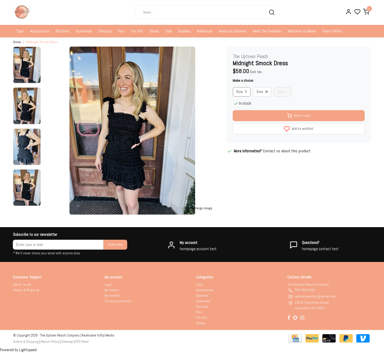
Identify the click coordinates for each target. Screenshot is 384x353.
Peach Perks (332, 31)
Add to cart (302, 115)
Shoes (154, 31)
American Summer (233, 31)
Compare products (117, 301)
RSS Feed (82, 341)
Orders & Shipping (26, 290)
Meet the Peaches (267, 31)
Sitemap (67, 341)
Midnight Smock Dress (42, 42)
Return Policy (50, 341)
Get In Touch (22, 284)
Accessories (39, 31)
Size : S (241, 91)
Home (17, 42)
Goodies (184, 31)
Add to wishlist (302, 128)
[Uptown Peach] (21, 12)
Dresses (105, 31)
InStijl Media (105, 335)
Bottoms (62, 31)
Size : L (282, 91)
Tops (20, 31)
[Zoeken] (271, 12)
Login (108, 284)
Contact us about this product (287, 151)
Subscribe (115, 244)
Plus (121, 31)
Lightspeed (28, 349)
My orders (111, 290)
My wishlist (112, 295)
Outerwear (84, 31)
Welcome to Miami (302, 31)
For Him (137, 31)
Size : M (262, 91)
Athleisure (204, 31)
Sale (168, 31)
